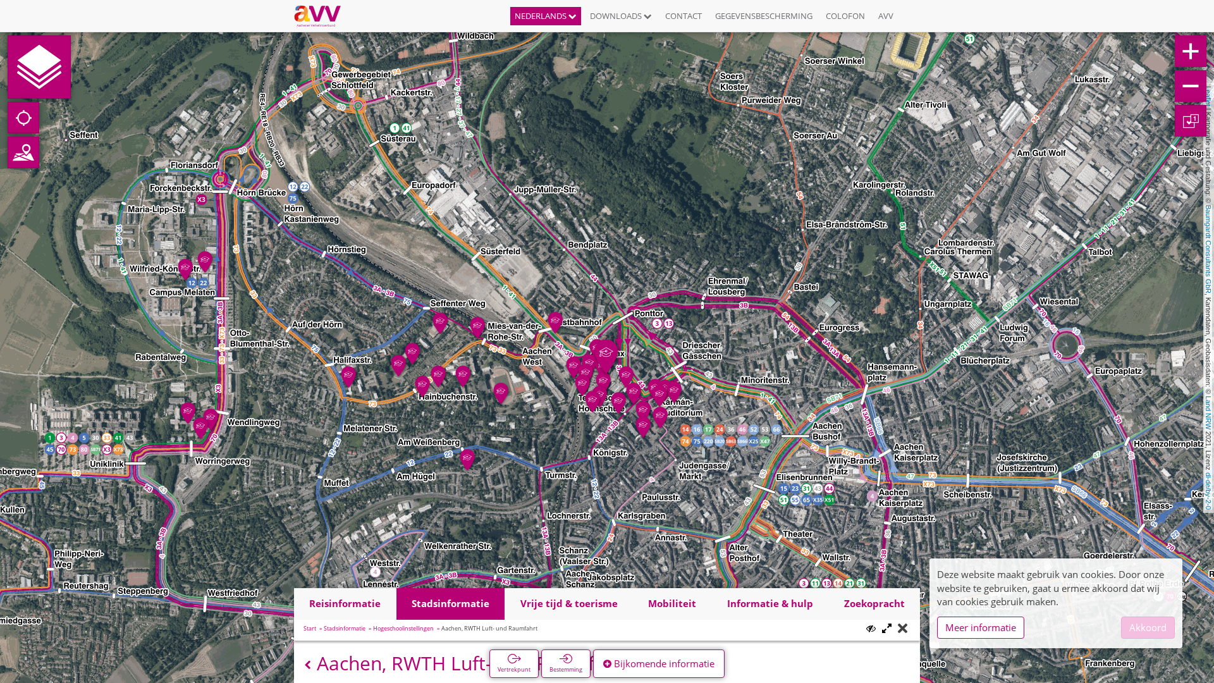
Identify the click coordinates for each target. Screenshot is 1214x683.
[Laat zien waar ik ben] (23, 117)
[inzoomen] (1190, 51)
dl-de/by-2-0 (1208, 491)
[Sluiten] (902, 629)
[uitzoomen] (1190, 86)
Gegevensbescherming (763, 16)
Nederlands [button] (541, 16)
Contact (683, 16)
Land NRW (1208, 412)
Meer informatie (980, 627)
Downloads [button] (617, 16)
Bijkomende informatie (662, 663)
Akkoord (1148, 627)
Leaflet (1208, 96)
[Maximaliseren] (887, 629)
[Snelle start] (39, 67)
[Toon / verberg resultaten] (871, 628)
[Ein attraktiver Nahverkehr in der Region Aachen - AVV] (322, 16)
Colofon (845, 16)
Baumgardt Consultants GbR (1208, 249)
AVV (885, 16)
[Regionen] (23, 152)
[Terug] (308, 665)
